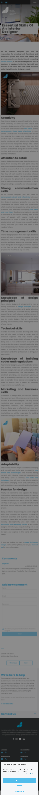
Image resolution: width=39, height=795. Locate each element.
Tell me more (31, 773)
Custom (19, 786)
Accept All (19, 780)
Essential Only (19, 791)
